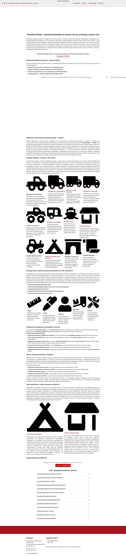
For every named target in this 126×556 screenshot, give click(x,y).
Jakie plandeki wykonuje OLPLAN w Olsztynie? (49, 474)
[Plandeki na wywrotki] (36, 222)
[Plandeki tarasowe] (90, 223)
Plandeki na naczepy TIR (90, 191)
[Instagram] (7, 3)
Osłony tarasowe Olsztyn (71, 433)
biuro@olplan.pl (34, 553)
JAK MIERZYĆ (76, 3)
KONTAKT (100, 3)
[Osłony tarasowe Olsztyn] (81, 430)
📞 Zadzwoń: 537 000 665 (63, 56)
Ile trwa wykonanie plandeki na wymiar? (47, 507)
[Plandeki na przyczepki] (54, 219)
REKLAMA (36, 3)
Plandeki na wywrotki (32, 225)
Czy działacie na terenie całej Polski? (46, 518)
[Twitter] (9, 3)
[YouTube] (5, 3)
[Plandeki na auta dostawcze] (56, 188)
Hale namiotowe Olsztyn (34, 434)
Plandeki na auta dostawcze (56, 191)
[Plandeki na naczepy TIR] (91, 188)
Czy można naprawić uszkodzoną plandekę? (48, 500)
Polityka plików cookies (63, 547)
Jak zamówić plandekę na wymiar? (46, 481)
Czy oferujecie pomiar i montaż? (45, 511)
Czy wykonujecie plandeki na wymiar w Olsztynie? (50, 477)
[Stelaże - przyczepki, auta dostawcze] (54, 253)
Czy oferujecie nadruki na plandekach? (47, 503)
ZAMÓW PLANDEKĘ (14, 3)
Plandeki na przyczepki (53, 222)
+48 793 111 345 (32, 550)
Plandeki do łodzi (69, 221)
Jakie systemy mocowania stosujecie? (47, 496)
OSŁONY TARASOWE (25, 3)
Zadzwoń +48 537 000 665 (63, 465)
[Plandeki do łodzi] (71, 219)
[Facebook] (3, 3)
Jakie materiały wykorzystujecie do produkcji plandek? (51, 485)
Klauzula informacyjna (75, 547)
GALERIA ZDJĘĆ (93, 3)
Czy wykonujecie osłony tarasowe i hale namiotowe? (51, 492)
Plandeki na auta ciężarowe (71, 191)
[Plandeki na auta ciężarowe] (74, 187)
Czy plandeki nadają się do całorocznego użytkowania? (51, 489)
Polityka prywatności (51, 547)
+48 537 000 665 (32, 549)
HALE (31, 3)
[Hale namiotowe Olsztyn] (45, 431)
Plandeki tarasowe (85, 226)
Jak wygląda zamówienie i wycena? (46, 515)
